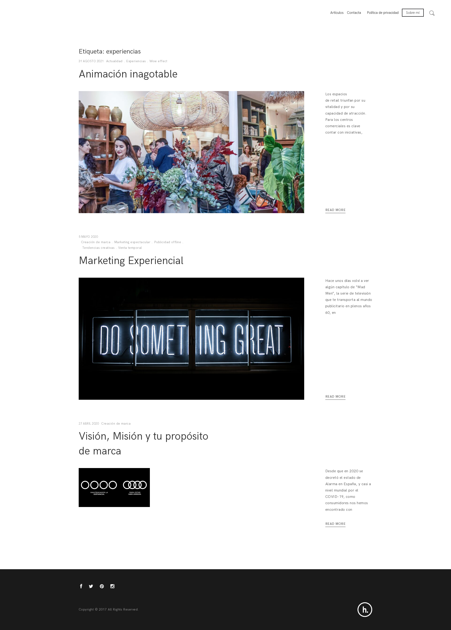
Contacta (354, 13)
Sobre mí (413, 13)
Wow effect (158, 61)
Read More (335, 210)
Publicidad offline (167, 242)
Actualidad (114, 61)
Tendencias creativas (98, 248)
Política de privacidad (383, 13)
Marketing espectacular (132, 242)
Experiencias (136, 61)
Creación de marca (95, 242)
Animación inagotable (128, 74)
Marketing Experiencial (131, 260)
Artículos (337, 13)
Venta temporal (130, 248)
